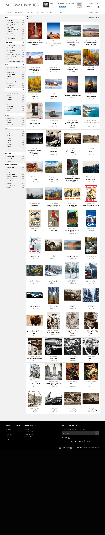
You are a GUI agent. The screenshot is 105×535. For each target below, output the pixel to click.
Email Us (89, 6)
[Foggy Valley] (34, 193)
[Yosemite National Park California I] (72, 31)
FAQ (7, 436)
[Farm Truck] (72, 295)
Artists (8, 12)
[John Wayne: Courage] (53, 320)
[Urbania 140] (91, 295)
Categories (18, 12)
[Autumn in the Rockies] (53, 193)
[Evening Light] (53, 84)
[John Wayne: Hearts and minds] (72, 320)
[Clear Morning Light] (34, 110)
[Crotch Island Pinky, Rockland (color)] (72, 84)
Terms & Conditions (29, 431)
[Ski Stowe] (91, 218)
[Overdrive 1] (72, 346)
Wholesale (61, 12)
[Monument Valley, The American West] (34, 57)
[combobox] (94, 17)
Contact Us (9, 434)
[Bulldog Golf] (53, 218)
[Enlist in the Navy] (72, 193)
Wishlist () (96, 12)
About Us (8, 429)
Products (29, 12)
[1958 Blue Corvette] (34, 295)
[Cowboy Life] (91, 57)
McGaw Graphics (13, 447)
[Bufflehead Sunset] (91, 84)
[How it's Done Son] (72, 398)
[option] (14, 20)
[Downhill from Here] (72, 57)
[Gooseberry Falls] (91, 245)
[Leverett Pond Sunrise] (72, 245)
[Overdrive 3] (91, 346)
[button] (14, 17)
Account (91, 12)
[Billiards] (72, 371)
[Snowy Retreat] (72, 270)
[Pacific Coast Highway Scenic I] (91, 110)
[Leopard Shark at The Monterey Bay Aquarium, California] (72, 110)
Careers (8, 439)
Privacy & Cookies (29, 434)
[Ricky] (53, 245)
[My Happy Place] (91, 167)
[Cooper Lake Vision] (53, 295)
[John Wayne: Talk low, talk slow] (91, 320)
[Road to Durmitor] (53, 167)
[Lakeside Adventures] (34, 270)
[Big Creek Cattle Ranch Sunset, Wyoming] (91, 31)
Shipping (26, 429)
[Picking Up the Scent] (53, 270)
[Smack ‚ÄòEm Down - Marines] (91, 193)
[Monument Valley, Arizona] (53, 31)
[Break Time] (34, 84)
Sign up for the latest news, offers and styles (74, 429)
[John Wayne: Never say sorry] (34, 346)
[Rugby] (34, 218)
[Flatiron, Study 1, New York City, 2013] (53, 371)
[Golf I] (91, 371)
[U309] (91, 138)
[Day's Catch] (34, 398)
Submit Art (40, 12)
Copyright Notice (29, 436)
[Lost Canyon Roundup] (91, 398)
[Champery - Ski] (34, 245)
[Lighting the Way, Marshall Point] (72, 138)
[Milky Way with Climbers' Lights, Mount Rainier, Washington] (34, 138)
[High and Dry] (53, 110)
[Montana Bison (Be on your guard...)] (34, 320)
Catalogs (50, 12)
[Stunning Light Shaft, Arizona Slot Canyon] (34, 31)
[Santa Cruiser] (53, 138)
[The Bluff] (34, 167)
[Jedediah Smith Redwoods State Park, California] (72, 167)
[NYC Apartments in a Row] (53, 57)
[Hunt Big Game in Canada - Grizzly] (72, 218)
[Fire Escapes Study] (34, 371)
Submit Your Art (10, 431)
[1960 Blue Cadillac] (91, 270)
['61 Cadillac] (53, 398)
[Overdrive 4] (53, 346)
